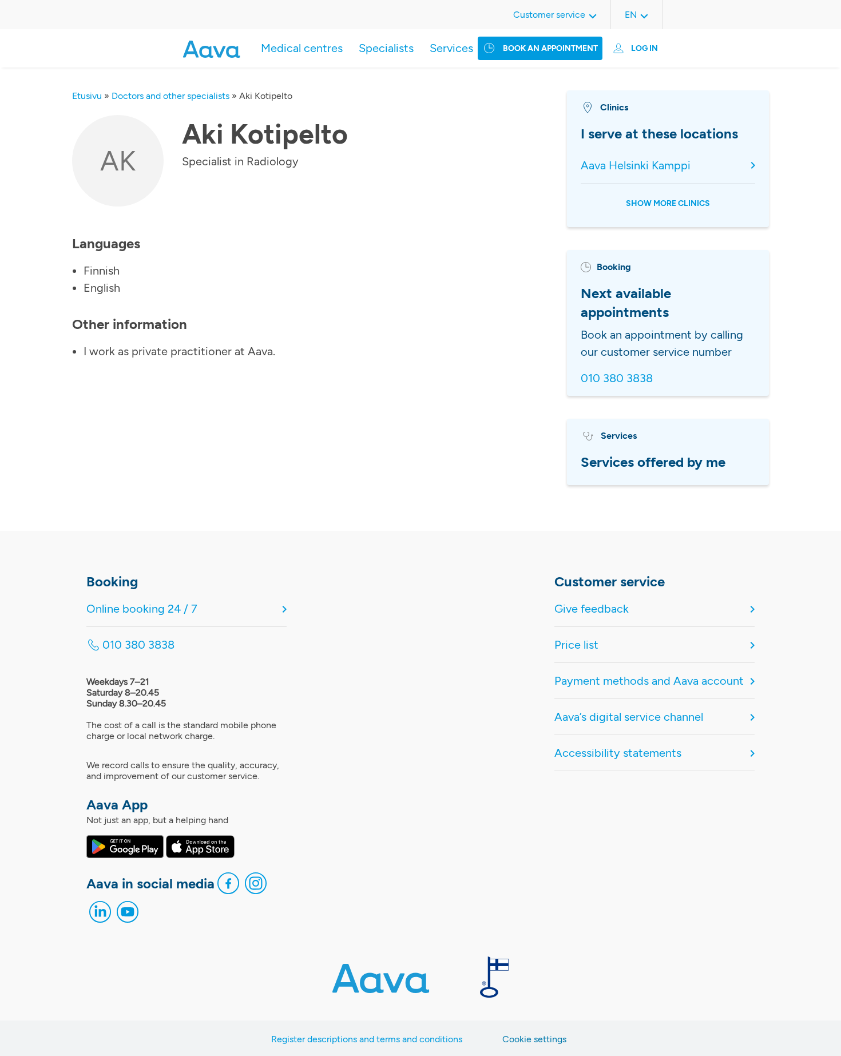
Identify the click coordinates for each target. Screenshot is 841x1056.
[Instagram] (255, 886)
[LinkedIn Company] (100, 914)
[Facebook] (228, 886)
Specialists (386, 48)
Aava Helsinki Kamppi (636, 165)
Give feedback (591, 609)
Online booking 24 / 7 (141, 609)
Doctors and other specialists (170, 95)
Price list (576, 645)
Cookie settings (534, 1039)
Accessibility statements (617, 753)
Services (451, 48)
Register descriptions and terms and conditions (366, 1039)
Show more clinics (668, 203)
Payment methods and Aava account (649, 681)
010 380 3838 (617, 378)
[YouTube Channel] (127, 914)
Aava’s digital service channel (628, 717)
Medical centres (302, 48)
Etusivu (87, 95)
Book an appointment (550, 48)
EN (631, 14)
